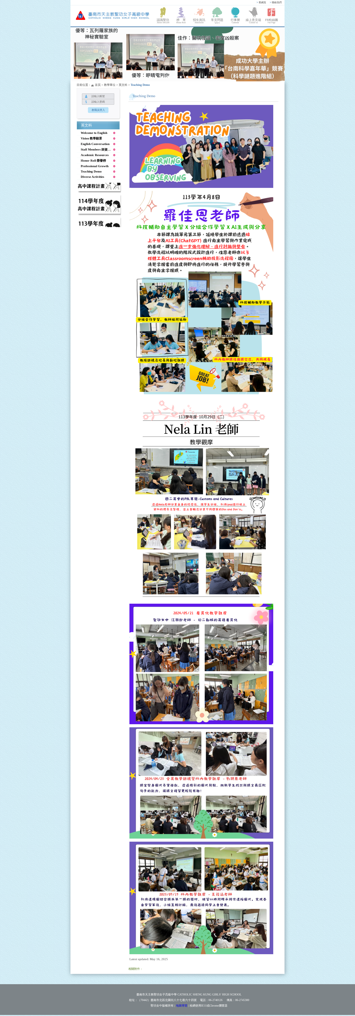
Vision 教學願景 (91, 138)
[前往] (99, 188)
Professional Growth (94, 166)
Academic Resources (95, 155)
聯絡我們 (276, 2)
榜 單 (181, 21)
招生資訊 (199, 21)
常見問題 (217, 21)
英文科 (123, 84)
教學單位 (109, 84)
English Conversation (95, 144)
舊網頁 (261, 2)
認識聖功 (163, 21)
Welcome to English (94, 132)
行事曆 (235, 21)
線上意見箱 (253, 21)
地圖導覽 (181, 1005)
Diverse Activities (92, 176)
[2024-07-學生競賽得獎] (177, 54)
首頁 (98, 84)
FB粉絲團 (271, 21)
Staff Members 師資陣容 (97, 149)
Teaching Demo (91, 171)
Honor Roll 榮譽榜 (93, 160)
